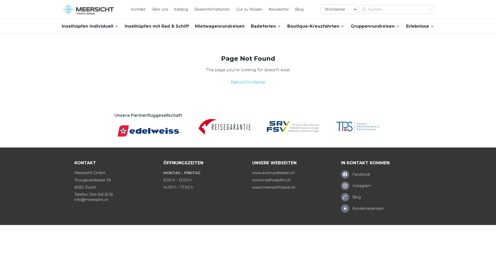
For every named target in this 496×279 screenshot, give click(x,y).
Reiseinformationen (212, 9)
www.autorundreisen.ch (273, 173)
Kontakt (138, 9)
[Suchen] (429, 9)
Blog (299, 9)
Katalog (181, 9)
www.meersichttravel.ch (274, 187)
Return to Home (248, 82)
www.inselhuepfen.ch (271, 180)
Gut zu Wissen (249, 9)
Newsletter (279, 9)
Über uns (160, 9)
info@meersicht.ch (91, 199)
